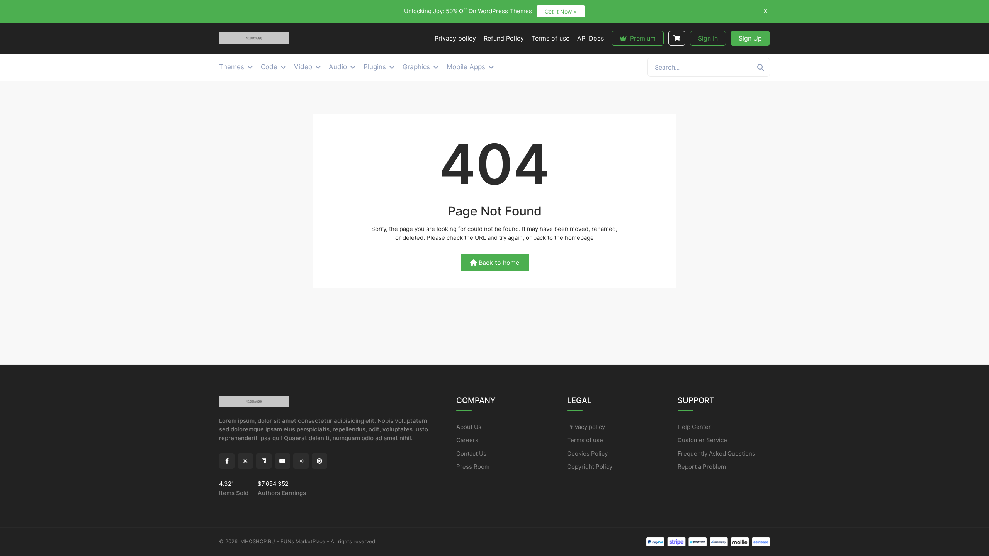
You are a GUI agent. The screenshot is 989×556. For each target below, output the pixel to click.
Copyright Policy (589, 466)
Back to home (499, 262)
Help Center (694, 427)
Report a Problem (702, 466)
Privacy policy (586, 427)
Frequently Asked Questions (716, 453)
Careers (467, 440)
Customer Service (702, 440)
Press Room (472, 466)
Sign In (708, 38)
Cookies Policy (587, 453)
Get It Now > (561, 11)
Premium (642, 38)
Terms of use (585, 440)
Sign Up (750, 38)
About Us (468, 427)
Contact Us (471, 453)
